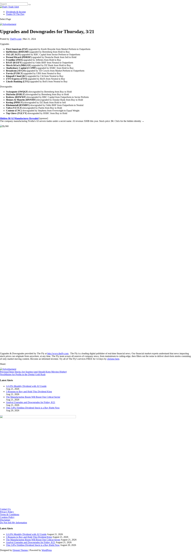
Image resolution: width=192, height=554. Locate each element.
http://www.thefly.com (57, 353)
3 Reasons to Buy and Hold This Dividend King (29, 391)
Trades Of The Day (15, 14)
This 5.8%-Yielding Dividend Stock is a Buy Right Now (33, 407)
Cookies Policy (7, 517)
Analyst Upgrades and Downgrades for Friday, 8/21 (30, 402)
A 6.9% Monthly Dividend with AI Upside (26, 386)
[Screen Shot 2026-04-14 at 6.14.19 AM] (38, 417)
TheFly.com (15, 39)
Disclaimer (5, 520)
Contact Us (5, 509)
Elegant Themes (20, 550)
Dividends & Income (16, 11)
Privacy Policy (7, 512)
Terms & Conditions (9, 514)
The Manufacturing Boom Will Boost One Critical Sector (33, 397)
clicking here (113, 359)
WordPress (47, 550)
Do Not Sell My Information (13, 522)
